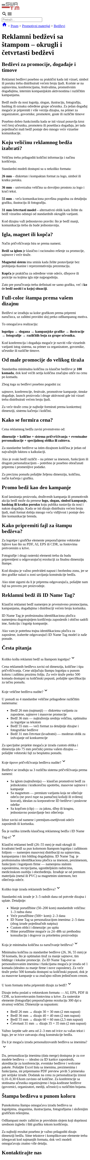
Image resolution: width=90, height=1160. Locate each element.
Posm (14, 26)
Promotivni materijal (36, 26)
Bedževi (59, 26)
